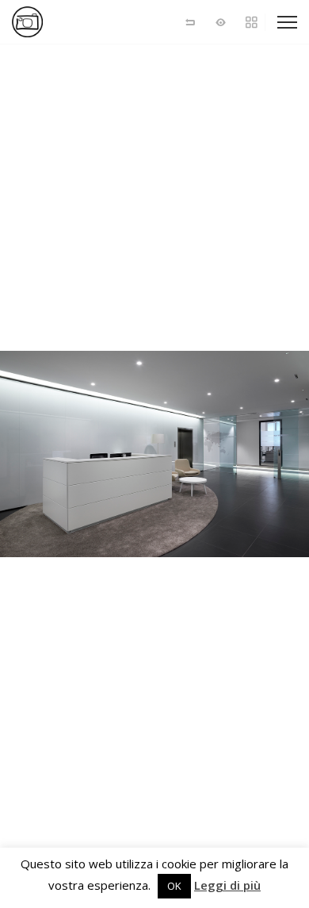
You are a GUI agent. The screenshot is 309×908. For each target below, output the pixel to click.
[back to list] (190, 21)
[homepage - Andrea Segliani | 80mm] (67, 22)
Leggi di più (227, 885)
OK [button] (174, 886)
